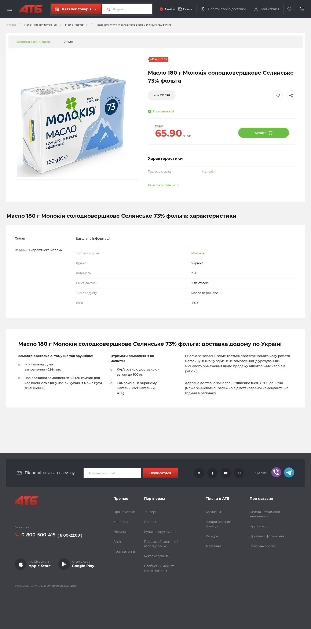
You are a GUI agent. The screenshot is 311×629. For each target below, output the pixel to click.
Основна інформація (32, 42)
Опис (68, 42)
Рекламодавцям (156, 556)
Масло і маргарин (76, 24)
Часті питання (124, 552)
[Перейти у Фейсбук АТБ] (212, 473)
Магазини (213, 546)
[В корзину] (302, 9)
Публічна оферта (263, 546)
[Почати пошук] (106, 9)
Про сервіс (258, 526)
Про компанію (124, 512)
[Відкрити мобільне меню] (9, 9)
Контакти (120, 522)
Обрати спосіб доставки (227, 9)
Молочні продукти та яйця (40, 24)
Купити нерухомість (159, 532)
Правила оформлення (267, 536)
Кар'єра (212, 536)
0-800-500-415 (38, 535)
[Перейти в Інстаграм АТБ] (239, 473)
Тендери (150, 512)
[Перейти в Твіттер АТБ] (199, 473)
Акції (117, 542)
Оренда (150, 522)
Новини (119, 532)
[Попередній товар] (40, 300)
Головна (11, 24)
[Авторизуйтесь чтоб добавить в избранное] (278, 95)
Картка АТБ (214, 512)
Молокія (208, 172)
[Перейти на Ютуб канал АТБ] (226, 473)
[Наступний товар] (270, 300)
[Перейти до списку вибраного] (289, 9)
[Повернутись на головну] (31, 9)
